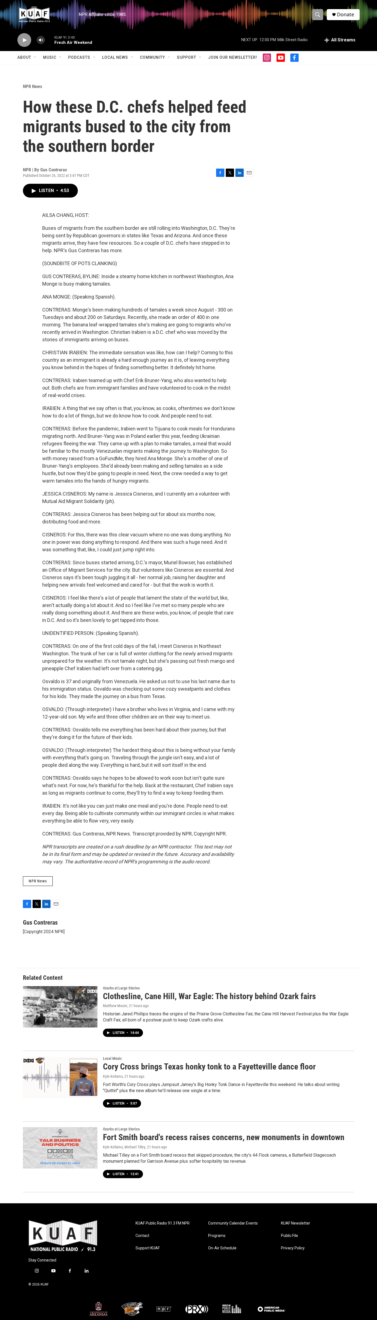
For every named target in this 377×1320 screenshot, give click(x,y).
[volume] (41, 40)
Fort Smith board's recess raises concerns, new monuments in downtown (223, 1137)
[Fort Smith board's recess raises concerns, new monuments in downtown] (60, 1148)
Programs (216, 1236)
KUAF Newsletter (295, 1223)
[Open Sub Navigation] (35, 57)
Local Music (112, 1058)
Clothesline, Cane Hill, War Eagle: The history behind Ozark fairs (209, 996)
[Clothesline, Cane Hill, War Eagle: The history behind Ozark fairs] (60, 1007)
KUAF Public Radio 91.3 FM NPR (163, 1223)
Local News (115, 57)
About (24, 57)
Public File (289, 1236)
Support (186, 57)
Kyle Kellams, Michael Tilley (124, 1147)
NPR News (32, 86)
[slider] (50, 40)
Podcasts (79, 57)
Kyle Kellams (113, 1076)
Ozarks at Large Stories (121, 988)
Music (49, 57)
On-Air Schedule (222, 1248)
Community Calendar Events (233, 1223)
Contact (142, 1236)
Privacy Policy (293, 1248)
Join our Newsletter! (232, 57)
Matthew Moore (115, 1006)
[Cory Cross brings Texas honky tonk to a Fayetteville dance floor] (60, 1077)
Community (152, 57)
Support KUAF (148, 1248)
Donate (345, 14)
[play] (24, 40)
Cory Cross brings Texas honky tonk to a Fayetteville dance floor (209, 1066)
